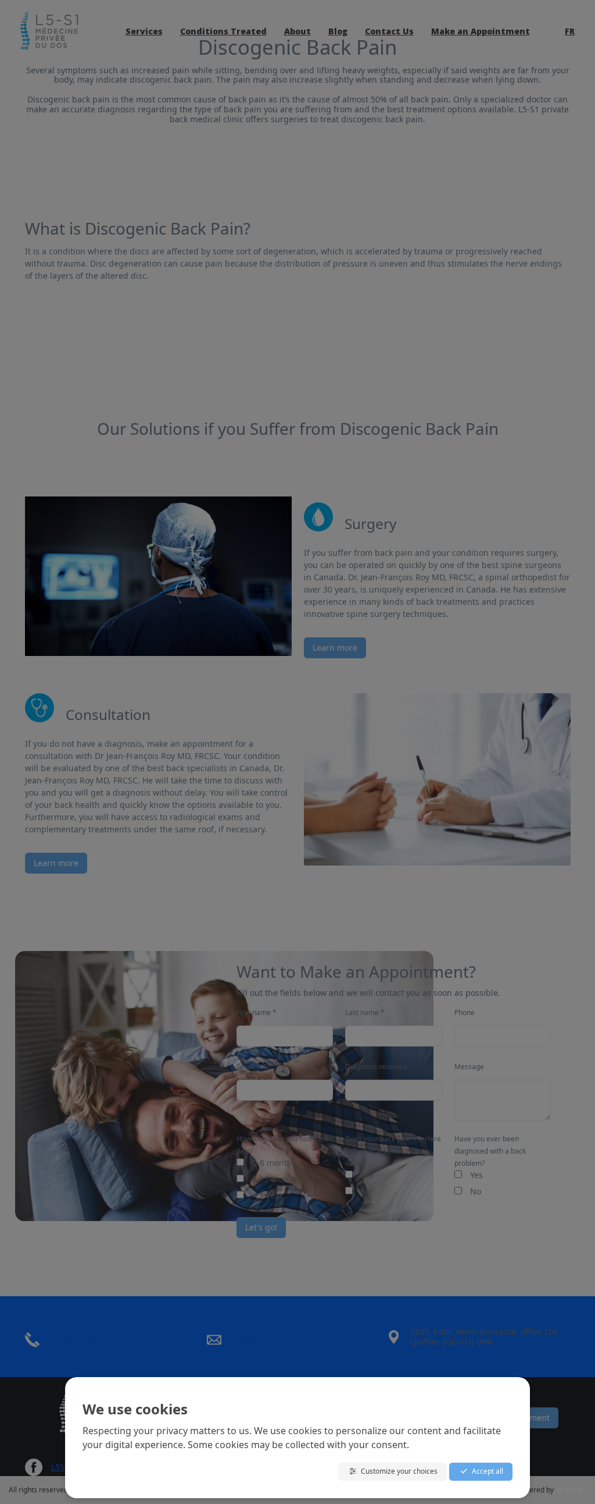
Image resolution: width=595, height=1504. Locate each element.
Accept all (487, 1471)
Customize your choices (399, 1471)
